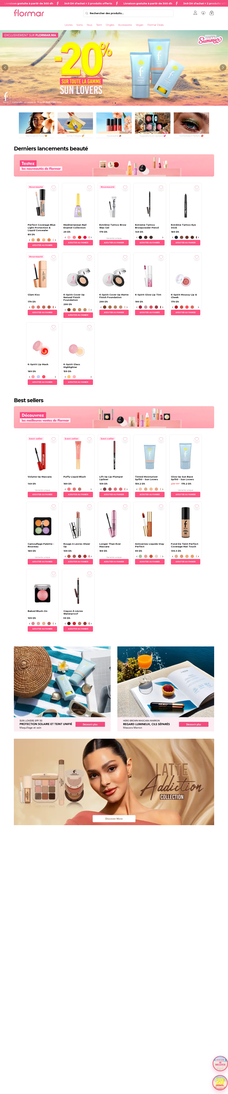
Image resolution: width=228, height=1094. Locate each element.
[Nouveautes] (114, 165)
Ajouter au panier (42, 245)
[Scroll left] (29, 240)
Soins (79, 24)
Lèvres (68, 24)
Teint (99, 24)
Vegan (139, 24)
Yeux (89, 24)
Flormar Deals (155, 24)
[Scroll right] (55, 240)
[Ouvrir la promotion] (220, 1082)
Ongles (110, 24)
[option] (33, 240)
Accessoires (125, 24)
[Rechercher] (87, 13)
